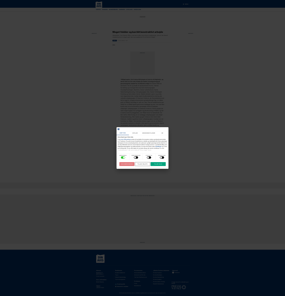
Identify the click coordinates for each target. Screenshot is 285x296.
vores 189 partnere (125, 139)
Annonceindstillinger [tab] (148, 133)
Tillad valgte (142, 164)
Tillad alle (158, 164)
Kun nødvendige (127, 164)
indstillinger (158, 146)
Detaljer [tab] (135, 133)
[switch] (136, 157)
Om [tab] (162, 133)
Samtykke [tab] (123, 133)
